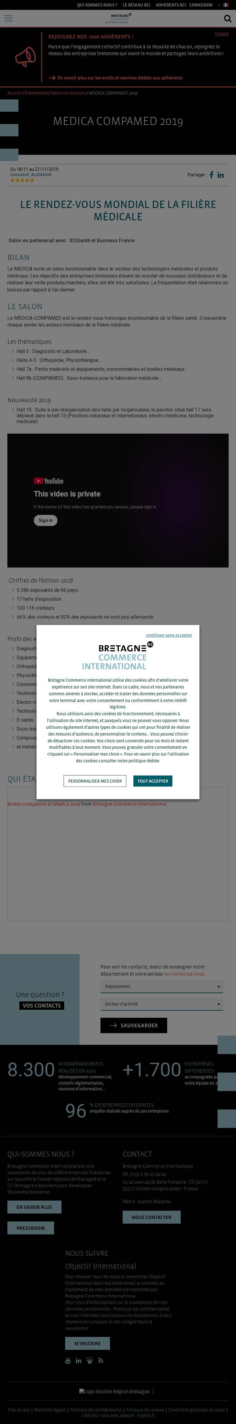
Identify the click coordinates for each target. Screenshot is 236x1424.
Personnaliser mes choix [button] (95, 781)
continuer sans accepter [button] (169, 634)
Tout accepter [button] (153, 781)
